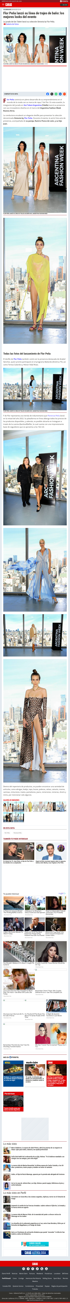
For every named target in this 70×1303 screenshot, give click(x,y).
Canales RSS (7, 1286)
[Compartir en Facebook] (47, 94)
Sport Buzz (57, 1278)
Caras (15, 1278)
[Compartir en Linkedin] (60, 94)
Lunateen (57, 1274)
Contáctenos (29, 1286)
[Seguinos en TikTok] (37, 1268)
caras (57, 1062)
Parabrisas (48, 1274)
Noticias (14, 1274)
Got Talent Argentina (33, 105)
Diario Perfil (6, 1274)
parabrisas (13, 1094)
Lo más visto (10, 1143)
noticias (13, 1062)
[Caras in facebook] (28, 1268)
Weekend (40, 1274)
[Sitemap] (46, 1268)
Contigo (21, 1278)
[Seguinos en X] (32, 1268)
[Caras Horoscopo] (35, 1254)
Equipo (47, 1286)
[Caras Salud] (35, 1246)
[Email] (64, 94)
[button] (35, 46)
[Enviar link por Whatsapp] (56, 94)
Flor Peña (28, 118)
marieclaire (35, 1062)
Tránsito (35, 1289)
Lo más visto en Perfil (14, 1192)
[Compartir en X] (51, 94)
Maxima (35, 1281)
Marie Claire (23, 1274)
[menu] (3, 5)
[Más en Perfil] (14, 1057)
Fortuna (32, 1274)
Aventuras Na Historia (33, 1278)
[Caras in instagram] (23, 1268)
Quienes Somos (18, 1286)
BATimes (65, 1274)
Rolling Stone (47, 1278)
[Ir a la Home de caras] (8, 5)
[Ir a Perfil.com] (64, 2)
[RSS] (41, 1268)
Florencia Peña (53, 415)
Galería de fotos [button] (12, 24)
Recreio (65, 1278)
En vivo (65, 5)
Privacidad (39, 1286)
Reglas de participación (59, 1286)
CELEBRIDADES (7, 9)
